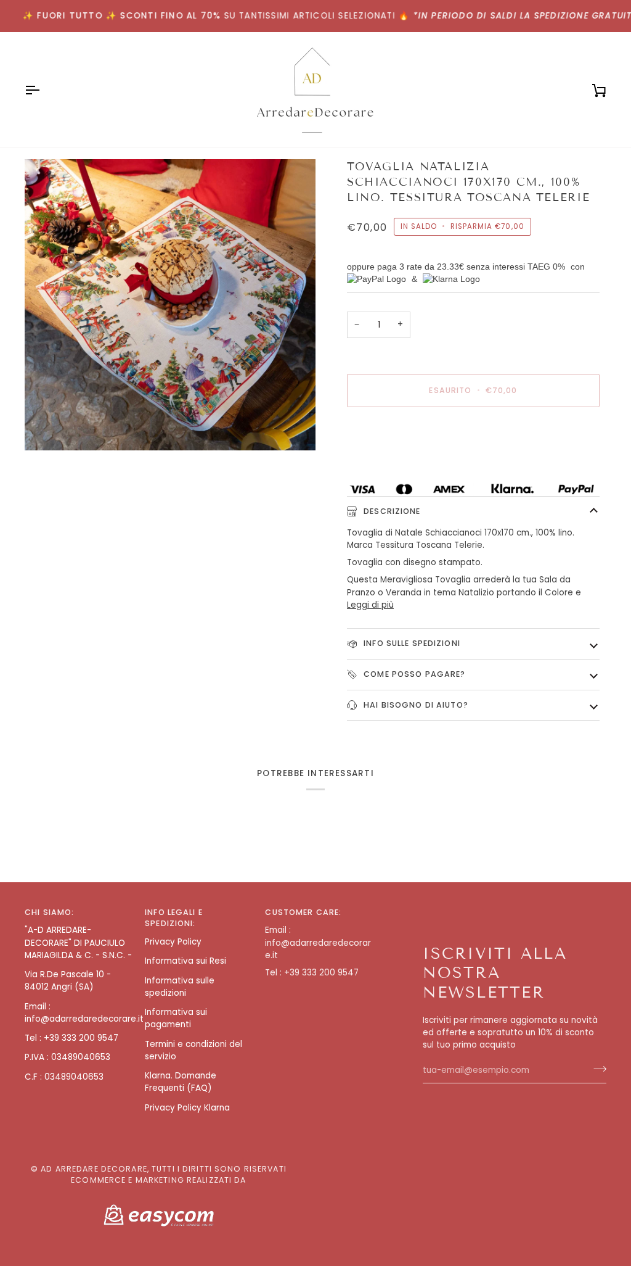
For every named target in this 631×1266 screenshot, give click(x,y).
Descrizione (391, 511)
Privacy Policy (173, 942)
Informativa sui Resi (185, 961)
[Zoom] (170, 304)
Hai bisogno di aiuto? (414, 705)
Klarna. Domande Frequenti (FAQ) (180, 1082)
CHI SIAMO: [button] (49, 912)
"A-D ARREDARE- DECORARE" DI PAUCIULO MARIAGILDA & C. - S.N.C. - (78, 942)
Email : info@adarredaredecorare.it (84, 1013)
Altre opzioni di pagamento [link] (404, 464)
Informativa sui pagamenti (176, 1018)
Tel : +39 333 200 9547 (71, 1038)
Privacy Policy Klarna (187, 1108)
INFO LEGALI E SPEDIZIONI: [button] (174, 918)
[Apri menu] (43, 89)
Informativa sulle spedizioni (179, 987)
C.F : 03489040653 (64, 1077)
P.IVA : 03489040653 (67, 1057)
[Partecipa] (596, 1068)
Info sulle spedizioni (410, 643)
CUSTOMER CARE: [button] (303, 912)
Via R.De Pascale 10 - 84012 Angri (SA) (68, 981)
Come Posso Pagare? (413, 674)
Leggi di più (370, 605)
